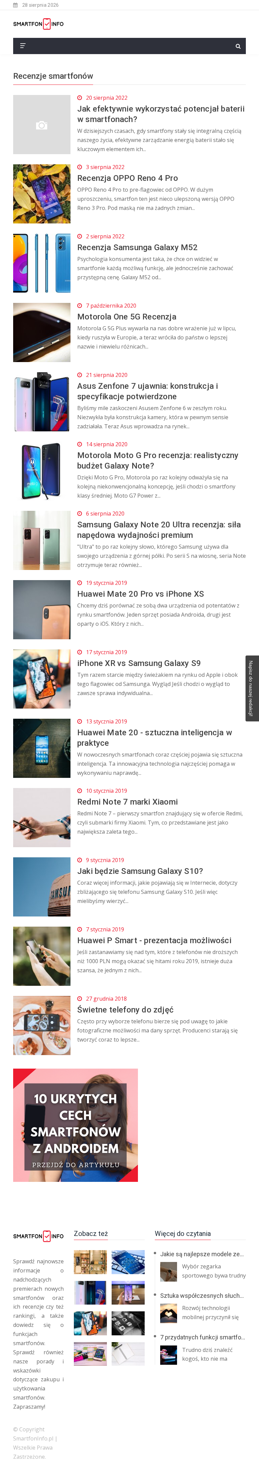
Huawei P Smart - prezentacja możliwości (154, 940)
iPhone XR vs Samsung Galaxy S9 (139, 663)
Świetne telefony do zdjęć (125, 1010)
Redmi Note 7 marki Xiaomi (127, 802)
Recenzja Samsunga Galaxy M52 (137, 247)
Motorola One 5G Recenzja (126, 316)
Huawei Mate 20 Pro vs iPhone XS (140, 594)
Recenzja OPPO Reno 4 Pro (127, 178)
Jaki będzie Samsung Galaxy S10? (140, 871)
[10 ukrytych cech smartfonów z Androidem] (129, 1125)
